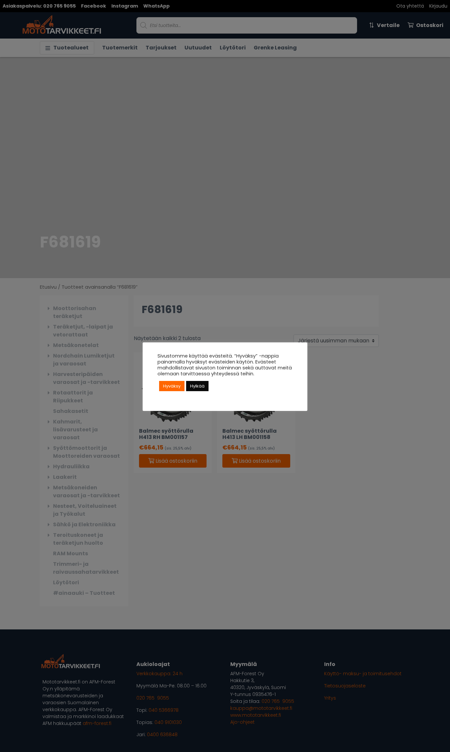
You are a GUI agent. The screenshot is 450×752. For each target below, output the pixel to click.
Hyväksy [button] (172, 386)
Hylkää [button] (197, 386)
